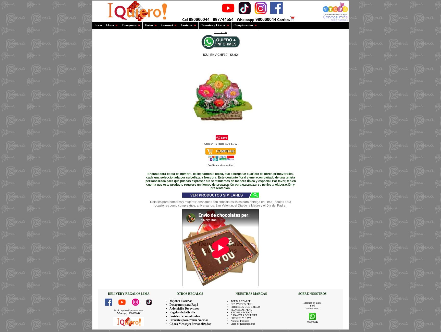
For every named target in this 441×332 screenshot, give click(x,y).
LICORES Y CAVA (241, 318)
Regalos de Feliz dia (182, 312)
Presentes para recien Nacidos (188, 320)
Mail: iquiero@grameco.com (128, 310)
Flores (110, 25)
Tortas (149, 25)
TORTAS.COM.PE (241, 301)
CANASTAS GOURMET (244, 315)
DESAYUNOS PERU (242, 304)
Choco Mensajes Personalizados (190, 324)
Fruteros (186, 25)
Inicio (98, 25)
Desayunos (129, 25)
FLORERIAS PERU (241, 309)
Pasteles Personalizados (184, 316)
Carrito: (283, 20)
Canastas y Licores (213, 25)
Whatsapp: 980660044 (128, 313)
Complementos (243, 25)
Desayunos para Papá (183, 305)
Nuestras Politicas (240, 321)
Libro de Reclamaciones (243, 323)
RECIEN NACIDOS (241, 312)
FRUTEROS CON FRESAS (246, 306)
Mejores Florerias (180, 301)
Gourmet (167, 25)
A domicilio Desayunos (184, 308)
